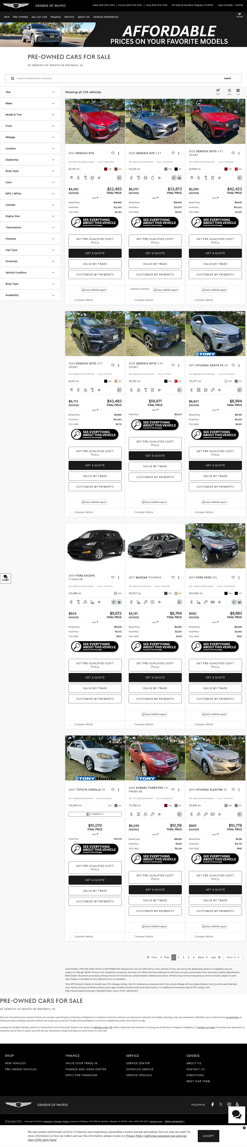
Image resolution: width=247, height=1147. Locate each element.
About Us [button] (84, 17)
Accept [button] (208, 1136)
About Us (194, 1063)
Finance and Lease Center (86, 1069)
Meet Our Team (198, 1081)
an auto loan (232, 1017)
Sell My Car (39, 17)
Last (214, 957)
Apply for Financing (81, 1075)
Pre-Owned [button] (20, 17)
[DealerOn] (13, 1121)
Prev (166, 957)
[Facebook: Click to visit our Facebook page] (212, 1105)
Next (202, 957)
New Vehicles (15, 1063)
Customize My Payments (95, 274)
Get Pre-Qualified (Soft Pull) (95, 240)
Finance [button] (56, 17)
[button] (121, 121)
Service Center (138, 1063)
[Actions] (119, 153)
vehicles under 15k (103, 1027)
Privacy (66, 1121)
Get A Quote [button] (95, 253)
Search (227, 78)
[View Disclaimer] (99, 177)
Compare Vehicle (83, 300)
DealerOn (48, 1121)
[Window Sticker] (179, 177)
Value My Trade (95, 264)
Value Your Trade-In (82, 1063)
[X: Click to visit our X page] (221, 1104)
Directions (195, 1075)
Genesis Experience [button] (105, 17)
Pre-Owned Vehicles (21, 1069)
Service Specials (139, 1075)
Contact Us (196, 1069)
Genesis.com (156, 1121)
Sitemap (58, 1121)
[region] (95, 207)
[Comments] (119, 177)
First (153, 957)
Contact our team (206, 1027)
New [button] (7, 17)
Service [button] (69, 17)
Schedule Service (140, 1069)
